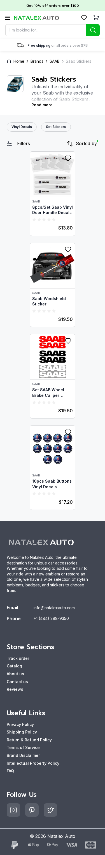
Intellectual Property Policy (33, 763)
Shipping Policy (22, 732)
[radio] (34, 219)
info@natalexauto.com (54, 607)
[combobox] (53, 30)
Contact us (17, 681)
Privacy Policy (20, 724)
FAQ (10, 770)
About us (15, 673)
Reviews (15, 689)
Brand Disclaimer (23, 755)
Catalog (14, 665)
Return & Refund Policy (29, 739)
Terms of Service (23, 747)
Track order (18, 658)
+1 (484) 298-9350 (51, 618)
